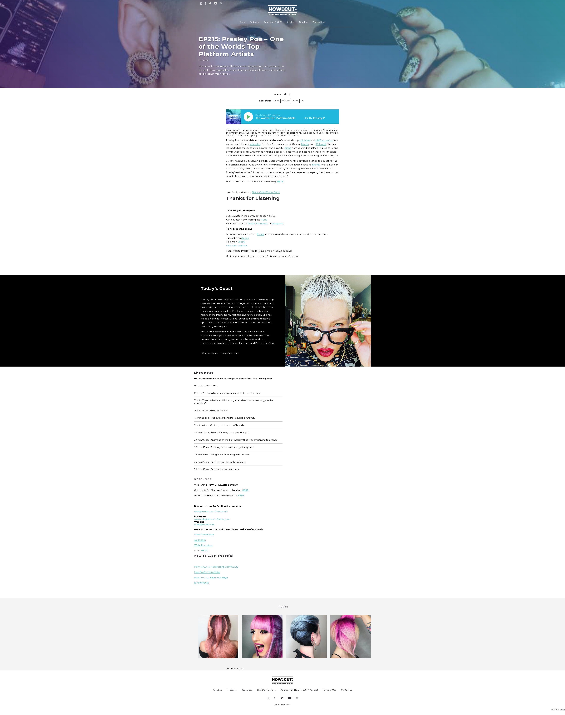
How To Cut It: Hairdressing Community (216, 566)
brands (316, 164)
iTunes (260, 234)
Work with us (319, 22)
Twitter (251, 223)
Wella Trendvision (204, 534)
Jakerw (562, 710)
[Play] (249, 117)
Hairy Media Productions (266, 192)
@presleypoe (211, 353)
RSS (303, 101)
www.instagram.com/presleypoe (212, 519)
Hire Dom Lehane (266, 690)
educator (255, 144)
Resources (246, 690)
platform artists (323, 140)
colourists (304, 140)
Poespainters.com (204, 524)
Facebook (262, 223)
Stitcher (286, 101)
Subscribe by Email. (237, 245)
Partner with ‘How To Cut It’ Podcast (299, 690)
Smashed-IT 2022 (273, 22)
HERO (204, 550)
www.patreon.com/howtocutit (211, 511)
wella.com (200, 539)
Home (242, 22)
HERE (280, 181)
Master (305, 144)
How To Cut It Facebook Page (211, 577)
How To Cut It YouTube (207, 572)
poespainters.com (229, 353)
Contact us (346, 690)
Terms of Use (329, 690)
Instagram (277, 223)
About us (303, 22)
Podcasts (254, 22)
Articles (290, 22)
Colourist (321, 144)
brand (288, 148)
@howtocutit (201, 582)
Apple (277, 101)
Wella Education (203, 545)
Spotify (241, 241)
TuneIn (295, 101)
